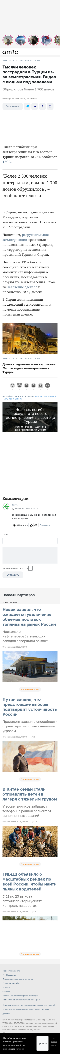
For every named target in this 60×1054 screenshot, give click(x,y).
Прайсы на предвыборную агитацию (20, 995)
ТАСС (6, 162)
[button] (54, 404)
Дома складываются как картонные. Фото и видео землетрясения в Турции (29, 368)
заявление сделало (22, 287)
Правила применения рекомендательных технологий (28, 1005)
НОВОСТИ (8, 61)
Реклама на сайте (11, 983)
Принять (43, 1043)
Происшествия (30, 61)
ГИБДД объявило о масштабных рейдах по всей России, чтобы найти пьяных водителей (29, 881)
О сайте (6, 991)
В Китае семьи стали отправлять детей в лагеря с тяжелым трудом (29, 793)
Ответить (45, 525)
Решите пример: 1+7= (15, 568)
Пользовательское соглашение (17, 979)
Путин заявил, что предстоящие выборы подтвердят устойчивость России (29, 707)
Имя (6, 534)
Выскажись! (13, 106)
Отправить (13, 574)
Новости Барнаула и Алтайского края (21, 999)
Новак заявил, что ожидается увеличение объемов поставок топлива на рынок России (29, 617)
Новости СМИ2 (9, 602)
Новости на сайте (11, 971)
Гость (15, 505)
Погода (6, 987)
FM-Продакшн (9, 975)
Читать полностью (30, 689)
